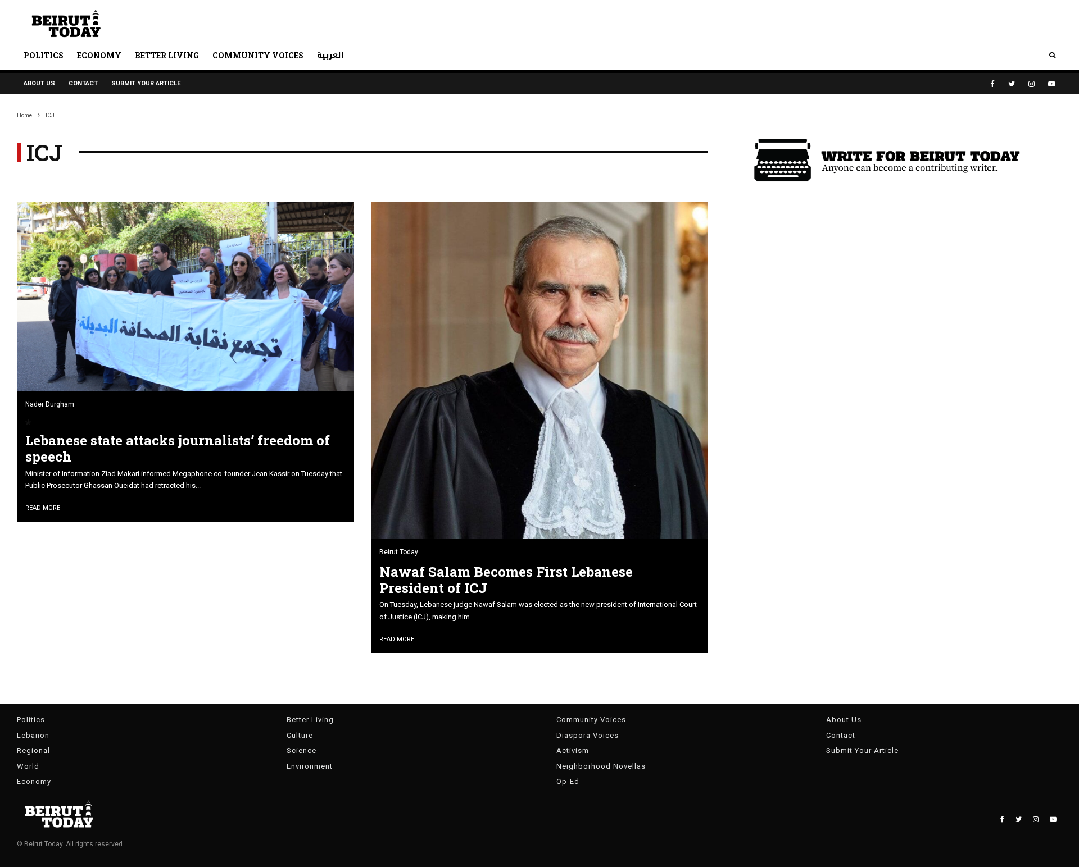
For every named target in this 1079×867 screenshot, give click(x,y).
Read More (42, 508)
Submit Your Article (145, 83)
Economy (99, 55)
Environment (310, 766)
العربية (330, 55)
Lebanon (33, 735)
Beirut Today (398, 552)
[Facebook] (992, 84)
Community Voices (257, 55)
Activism (572, 750)
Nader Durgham (49, 404)
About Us (39, 83)
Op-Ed (567, 781)
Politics (44, 55)
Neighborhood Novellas (601, 766)
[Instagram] (1031, 84)
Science (301, 750)
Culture (300, 735)
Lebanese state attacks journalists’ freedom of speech (177, 448)
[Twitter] (1011, 84)
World (28, 766)
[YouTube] (1051, 84)
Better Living (167, 55)
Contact (83, 83)
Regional (33, 750)
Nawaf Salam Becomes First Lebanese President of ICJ (506, 580)
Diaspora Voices (587, 735)
